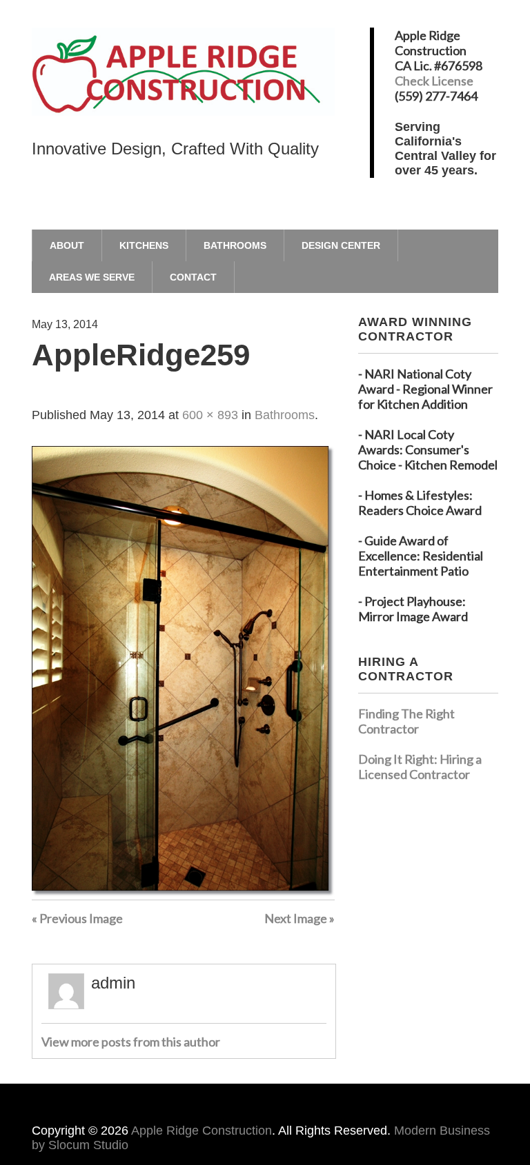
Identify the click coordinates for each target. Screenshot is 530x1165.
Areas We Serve (92, 277)
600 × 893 (210, 415)
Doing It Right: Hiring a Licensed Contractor (420, 766)
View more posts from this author (130, 1041)
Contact (193, 277)
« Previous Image (77, 918)
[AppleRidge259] (183, 892)
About (67, 245)
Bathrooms (235, 245)
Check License (434, 80)
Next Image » (299, 918)
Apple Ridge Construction (201, 1130)
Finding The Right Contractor (406, 721)
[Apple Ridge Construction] (183, 92)
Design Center (341, 245)
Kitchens (143, 245)
